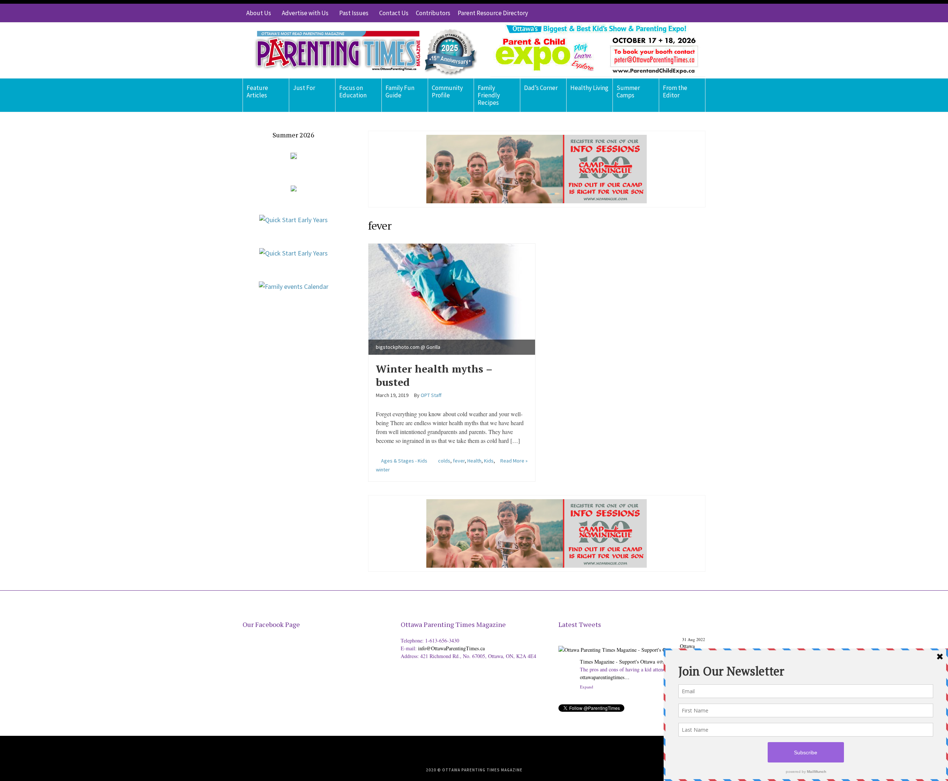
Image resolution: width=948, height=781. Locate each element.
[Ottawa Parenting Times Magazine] (361, 50)
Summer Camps (628, 91)
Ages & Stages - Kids (404, 460)
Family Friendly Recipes (489, 95)
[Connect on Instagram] (688, 13)
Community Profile (447, 91)
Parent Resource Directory (493, 13)
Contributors (433, 13)
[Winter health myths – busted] (451, 298)
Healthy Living (589, 88)
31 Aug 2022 (693, 639)
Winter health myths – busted (434, 375)
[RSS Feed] (655, 13)
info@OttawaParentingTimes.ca (451, 648)
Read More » (514, 460)
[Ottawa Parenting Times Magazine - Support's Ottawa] (617, 644)
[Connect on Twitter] (666, 13)
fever (459, 460)
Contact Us (393, 13)
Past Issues (353, 13)
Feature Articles (257, 91)
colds (444, 460)
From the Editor (675, 91)
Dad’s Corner (541, 88)
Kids (489, 460)
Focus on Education (353, 91)
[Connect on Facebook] (677, 13)
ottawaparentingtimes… (605, 677)
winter (383, 469)
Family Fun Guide (399, 91)
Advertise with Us (305, 13)
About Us (258, 13)
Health (474, 460)
